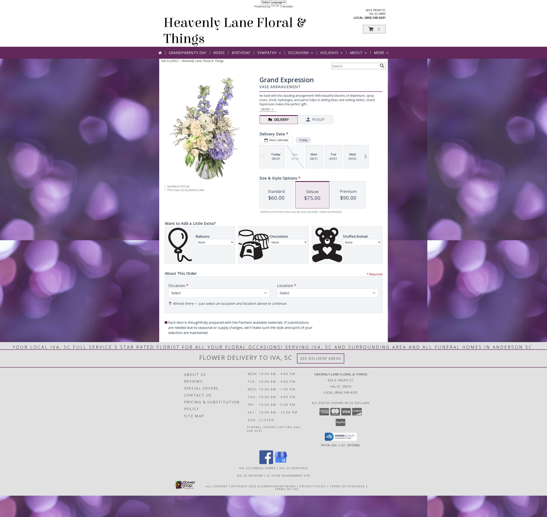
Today (303, 140)
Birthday (241, 52)
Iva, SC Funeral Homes (257, 468)
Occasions (298, 52)
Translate (286, 6)
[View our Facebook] (266, 463)
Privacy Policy (313, 486)
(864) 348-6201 (375, 18)
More (379, 52)
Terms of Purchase (347, 486)
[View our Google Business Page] (281, 463)
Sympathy (267, 52)
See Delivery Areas (320, 358)
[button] (374, 29)
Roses (219, 52)
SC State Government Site (288, 475)
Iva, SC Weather (250, 475)
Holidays (329, 52)
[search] (382, 65)
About (356, 52)
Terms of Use (287, 489)
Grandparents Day (187, 52)
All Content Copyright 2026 (231, 486)
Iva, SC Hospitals (293, 468)
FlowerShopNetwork (276, 486)
